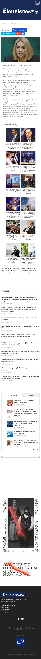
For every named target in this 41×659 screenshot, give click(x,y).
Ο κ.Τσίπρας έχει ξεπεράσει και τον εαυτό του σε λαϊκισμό (10, 270)
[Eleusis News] (20, 10)
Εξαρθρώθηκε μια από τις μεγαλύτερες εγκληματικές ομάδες (29, 270)
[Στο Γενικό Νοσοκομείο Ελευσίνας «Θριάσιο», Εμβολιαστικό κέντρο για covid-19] (10, 443)
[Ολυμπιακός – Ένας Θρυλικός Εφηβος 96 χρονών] (10, 403)
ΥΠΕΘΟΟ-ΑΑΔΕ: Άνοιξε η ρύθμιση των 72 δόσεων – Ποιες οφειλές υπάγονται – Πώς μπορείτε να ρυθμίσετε (18, 335)
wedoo (34, 654)
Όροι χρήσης (30, 628)
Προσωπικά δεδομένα (16, 628)
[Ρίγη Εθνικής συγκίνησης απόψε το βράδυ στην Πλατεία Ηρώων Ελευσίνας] (10, 424)
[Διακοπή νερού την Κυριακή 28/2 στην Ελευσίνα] (10, 434)
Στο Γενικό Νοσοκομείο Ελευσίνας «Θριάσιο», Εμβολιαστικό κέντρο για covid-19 (26, 442)
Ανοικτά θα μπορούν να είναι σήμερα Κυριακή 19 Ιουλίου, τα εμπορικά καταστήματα (19, 360)
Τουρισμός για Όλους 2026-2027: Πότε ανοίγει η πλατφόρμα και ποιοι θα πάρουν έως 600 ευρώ (20, 377)
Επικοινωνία (21, 630)
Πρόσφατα (31, 395)
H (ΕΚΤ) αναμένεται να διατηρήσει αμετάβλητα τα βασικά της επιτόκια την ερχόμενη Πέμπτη (19, 343)
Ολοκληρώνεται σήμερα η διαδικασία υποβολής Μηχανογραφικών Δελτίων (15, 369)
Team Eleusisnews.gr (24, 24)
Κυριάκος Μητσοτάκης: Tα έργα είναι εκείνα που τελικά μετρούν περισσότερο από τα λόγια (20, 352)
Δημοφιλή (14, 395)
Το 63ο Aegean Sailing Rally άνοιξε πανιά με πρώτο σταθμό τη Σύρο (20, 327)
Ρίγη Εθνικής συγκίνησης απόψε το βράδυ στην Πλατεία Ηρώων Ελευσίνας (25, 423)
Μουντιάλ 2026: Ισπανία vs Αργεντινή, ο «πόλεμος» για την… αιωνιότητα (19, 318)
